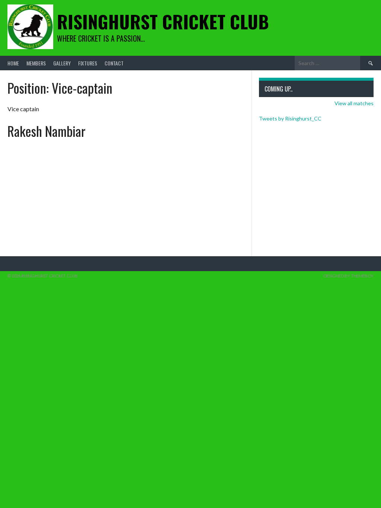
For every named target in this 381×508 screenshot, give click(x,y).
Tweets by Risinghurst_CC (290, 118)
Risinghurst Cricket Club (163, 21)
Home (13, 63)
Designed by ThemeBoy (349, 275)
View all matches (354, 103)
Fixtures (87, 63)
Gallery (62, 63)
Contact (114, 63)
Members (36, 63)
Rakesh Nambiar (46, 131)
